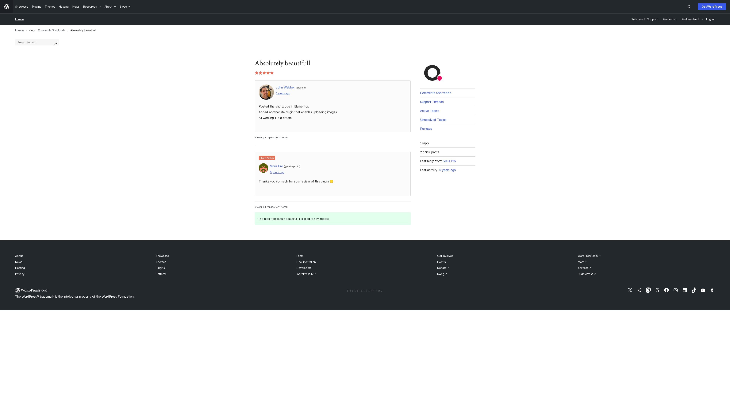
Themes (161, 262)
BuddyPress (587, 274)
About (19, 255)
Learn (300, 255)
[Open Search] (689, 6)
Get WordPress (712, 6)
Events (441, 262)
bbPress (585, 267)
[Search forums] (55, 42)
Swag (442, 274)
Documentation (306, 262)
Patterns (161, 274)
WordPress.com (589, 255)
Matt (582, 262)
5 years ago (283, 93)
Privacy (20, 274)
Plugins (160, 267)
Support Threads (432, 102)
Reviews (426, 129)
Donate (443, 267)
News (18, 262)
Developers (304, 267)
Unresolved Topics (433, 120)
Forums (19, 19)
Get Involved (445, 255)
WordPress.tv (307, 274)
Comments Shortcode (52, 30)
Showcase (162, 255)
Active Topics (429, 111)
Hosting (20, 267)
